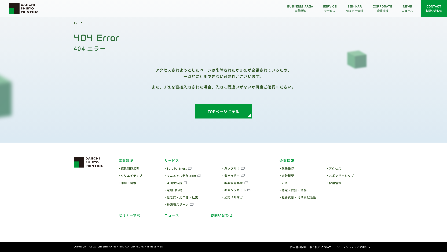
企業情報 (287, 160)
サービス (171, 160)
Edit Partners (177, 168)
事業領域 (126, 160)
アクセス (335, 168)
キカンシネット (235, 190)
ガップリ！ (232, 168)
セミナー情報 (130, 215)
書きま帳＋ (232, 175)
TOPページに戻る (224, 111)
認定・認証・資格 (294, 190)
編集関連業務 (130, 168)
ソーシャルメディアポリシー (355, 247)
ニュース (171, 215)
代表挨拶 (288, 168)
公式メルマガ (233, 197)
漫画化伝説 (174, 183)
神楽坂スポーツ (178, 204)
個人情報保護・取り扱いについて (311, 247)
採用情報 (335, 183)
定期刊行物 (174, 190)
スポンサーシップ (341, 175)
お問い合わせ (222, 215)
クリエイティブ (132, 175)
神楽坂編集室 (233, 183)
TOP (76, 22)
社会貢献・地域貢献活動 (299, 197)
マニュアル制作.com (181, 175)
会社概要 (288, 175)
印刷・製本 (129, 183)
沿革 (285, 183)
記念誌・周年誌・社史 (182, 197)
